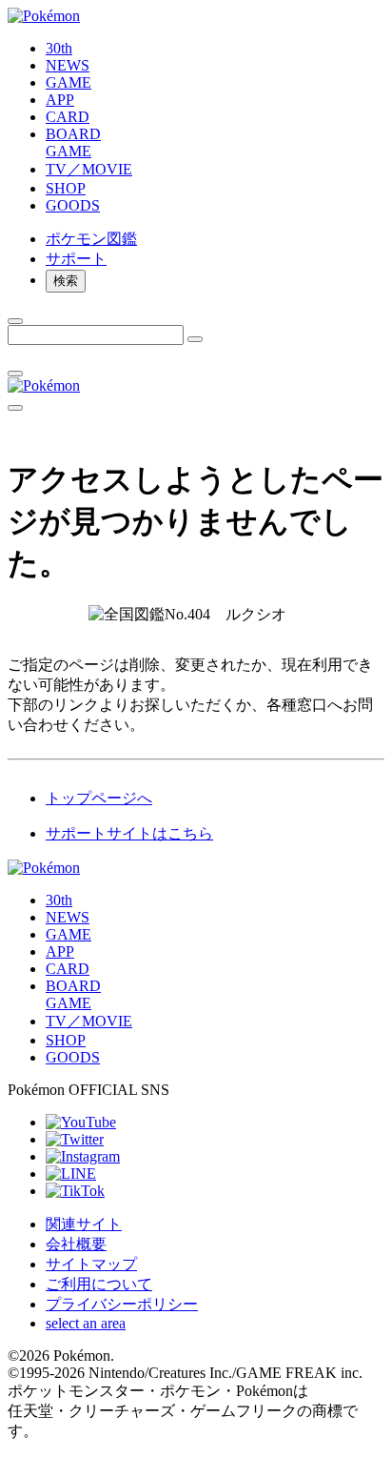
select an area (86, 1323)
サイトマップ (91, 1264)
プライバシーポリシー (122, 1304)
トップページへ (99, 798)
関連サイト (84, 1224)
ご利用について (99, 1284)
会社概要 (76, 1244)
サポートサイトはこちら (129, 833)
